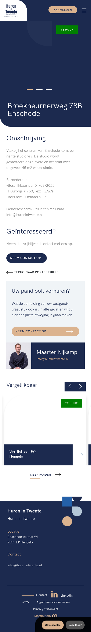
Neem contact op (25, 258)
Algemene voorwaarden (53, 602)
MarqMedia (43, 616)
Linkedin (66, 595)
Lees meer (75, 625)
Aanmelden (63, 10)
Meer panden (41, 474)
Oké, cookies (53, 625)
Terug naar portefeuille (36, 272)
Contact (41, 595)
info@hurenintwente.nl (53, 359)
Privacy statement (45, 609)
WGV (25, 602)
